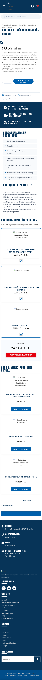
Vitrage (4, 635)
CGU (25, 675)
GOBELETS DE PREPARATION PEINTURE (21, 68)
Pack (3, 608)
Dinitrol (34, 673)
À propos (5, 610)
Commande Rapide (8, 605)
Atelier (4, 630)
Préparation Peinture (16, 25)
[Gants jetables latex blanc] (21, 426)
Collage (4, 646)
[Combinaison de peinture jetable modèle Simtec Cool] (21, 384)
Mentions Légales (16, 675)
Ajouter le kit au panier (21, 355)
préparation (18, 71)
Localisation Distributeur (10, 602)
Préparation (5, 25)
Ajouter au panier (23, 81)
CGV (6, 675)
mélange (11, 71)
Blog (3, 616)
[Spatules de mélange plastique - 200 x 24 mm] (21, 276)
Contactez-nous (7, 618)
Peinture (4, 640)
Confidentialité (34, 675)
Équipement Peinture (9, 643)
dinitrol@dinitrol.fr (11, 545)
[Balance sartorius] (21, 314)
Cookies (22, 677)
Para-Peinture (6, 638)
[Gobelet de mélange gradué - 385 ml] (21, 466)
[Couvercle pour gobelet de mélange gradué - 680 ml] (21, 238)
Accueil (4, 600)
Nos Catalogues (7, 613)
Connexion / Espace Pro (32, 6)
